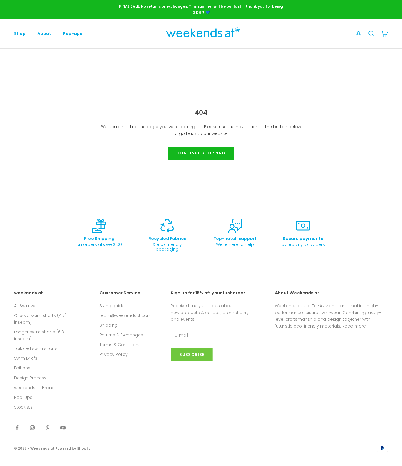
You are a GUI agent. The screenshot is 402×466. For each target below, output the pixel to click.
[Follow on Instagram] (32, 428)
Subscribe (192, 354)
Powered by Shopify (73, 448)
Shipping (108, 325)
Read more (354, 326)
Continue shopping (200, 153)
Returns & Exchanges (121, 335)
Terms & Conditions (120, 345)
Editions (22, 368)
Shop (20, 34)
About (44, 34)
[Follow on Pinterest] (48, 428)
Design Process (30, 378)
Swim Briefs (25, 358)
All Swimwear (27, 306)
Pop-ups (72, 34)
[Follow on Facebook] (17, 428)
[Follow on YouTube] (63, 428)
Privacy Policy (113, 354)
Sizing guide (111, 306)
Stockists (23, 407)
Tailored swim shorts (35, 348)
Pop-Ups (23, 397)
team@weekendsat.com (125, 315)
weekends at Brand (34, 388)
